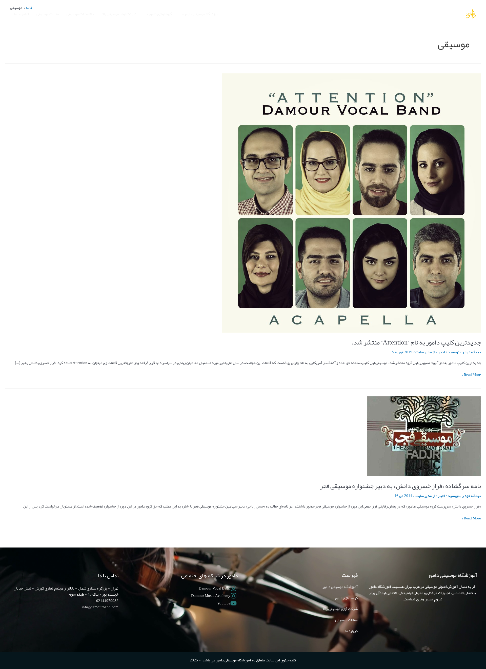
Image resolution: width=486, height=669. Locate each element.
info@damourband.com (100, 607)
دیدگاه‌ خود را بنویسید (464, 352)
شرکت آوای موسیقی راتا (340, 609)
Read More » (471, 375)
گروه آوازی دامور (346, 598)
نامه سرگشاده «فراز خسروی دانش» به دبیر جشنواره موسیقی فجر (400, 485)
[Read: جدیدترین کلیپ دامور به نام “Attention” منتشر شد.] (351, 204)
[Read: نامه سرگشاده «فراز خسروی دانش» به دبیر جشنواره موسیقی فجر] (424, 437)
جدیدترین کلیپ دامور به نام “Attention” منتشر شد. (416, 342)
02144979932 (107, 600)
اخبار (441, 352)
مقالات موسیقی (346, 620)
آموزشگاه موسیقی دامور (340, 587)
